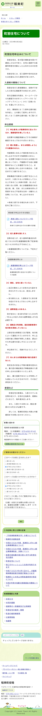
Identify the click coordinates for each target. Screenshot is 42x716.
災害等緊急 (10, 617)
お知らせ (9, 599)
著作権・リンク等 (8, 673)
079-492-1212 (12, 694)
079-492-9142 (29, 431)
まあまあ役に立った (14, 464)
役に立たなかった (13, 472)
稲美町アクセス (7, 690)
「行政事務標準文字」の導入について (21, 535)
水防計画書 (10, 602)
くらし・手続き (14, 18)
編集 (22, 635)
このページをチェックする (11, 635)
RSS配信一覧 (22, 673)
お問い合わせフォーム (14, 444)
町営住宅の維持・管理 (15, 610)
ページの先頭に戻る (32, 658)
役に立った (11, 461)
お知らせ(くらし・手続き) (10, 21)
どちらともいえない (14, 466)
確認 (21, 521)
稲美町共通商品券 (13, 539)
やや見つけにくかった (15, 488)
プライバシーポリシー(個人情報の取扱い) (16, 669)
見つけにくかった (13, 491)
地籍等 (8, 621)
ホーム (3, 18)
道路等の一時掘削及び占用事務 (18, 606)
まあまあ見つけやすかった (16, 483)
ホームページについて (10, 665)
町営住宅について (13, 561)
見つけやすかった (13, 480)
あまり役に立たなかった (15, 469)
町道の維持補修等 (13, 613)
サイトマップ (7, 676)
